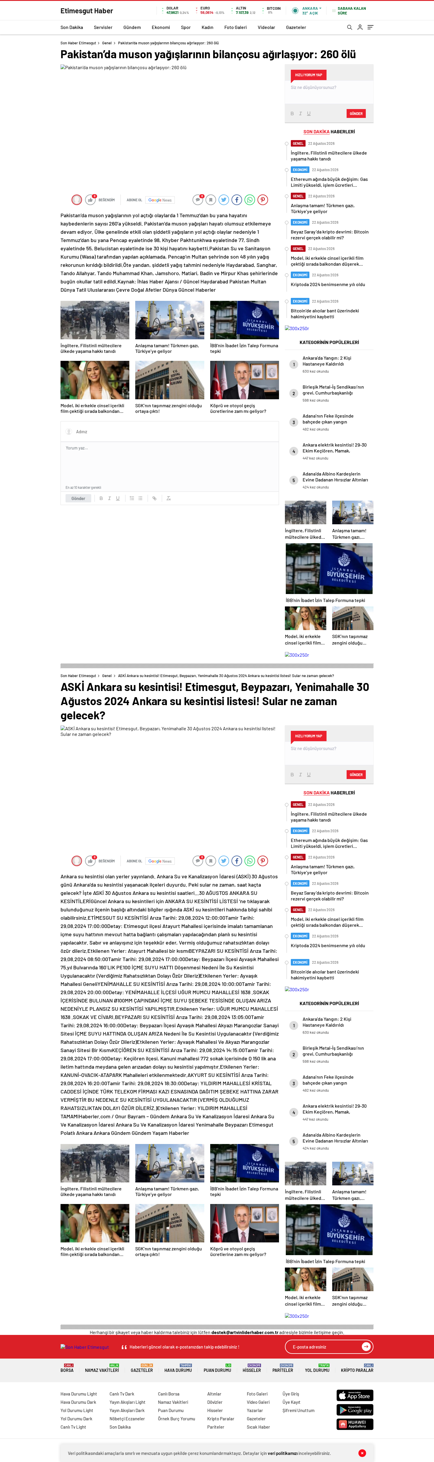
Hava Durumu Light (79, 1393)
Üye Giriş (291, 1393)
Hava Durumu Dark (78, 1402)
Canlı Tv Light (73, 1426)
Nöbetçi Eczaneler (127, 1418)
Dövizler (215, 1402)
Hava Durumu (178, 1368)
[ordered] (132, 498)
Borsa (67, 1368)
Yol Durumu (317, 1368)
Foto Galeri (235, 27)
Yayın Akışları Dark (127, 1410)
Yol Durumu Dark (76, 1418)
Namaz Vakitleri (102, 1368)
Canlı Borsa (169, 1393)
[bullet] (140, 498)
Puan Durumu (217, 1368)
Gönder (78, 498)
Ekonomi (161, 27)
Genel (107, 42)
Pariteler (283, 1368)
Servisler (103, 27)
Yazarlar (255, 1410)
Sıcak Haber (258, 1426)
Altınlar (214, 1393)
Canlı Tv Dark (122, 1393)
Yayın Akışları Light (128, 1402)
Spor (186, 27)
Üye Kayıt (292, 1402)
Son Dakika (72, 27)
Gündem (132, 27)
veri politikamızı (283, 1453)
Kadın (207, 27)
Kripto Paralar (357, 1368)
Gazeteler (296, 27)
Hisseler (252, 1368)
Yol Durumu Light (77, 1410)
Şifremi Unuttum (298, 1410)
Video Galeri (258, 1402)
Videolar (266, 27)
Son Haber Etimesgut (78, 42)
